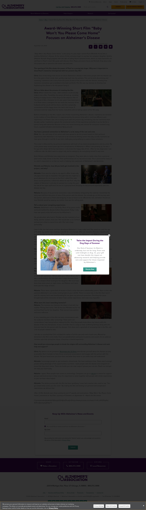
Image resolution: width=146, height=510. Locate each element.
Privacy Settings (98, 506)
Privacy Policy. (53, 508)
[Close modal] (109, 235)
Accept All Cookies (124, 506)
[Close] (143, 505)
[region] (73, 506)
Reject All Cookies (111, 506)
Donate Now (90, 269)
